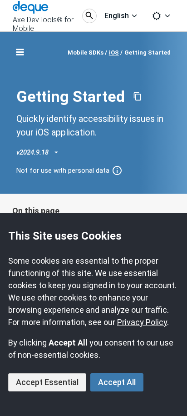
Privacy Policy (142, 322)
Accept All (117, 382)
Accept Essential (47, 382)
